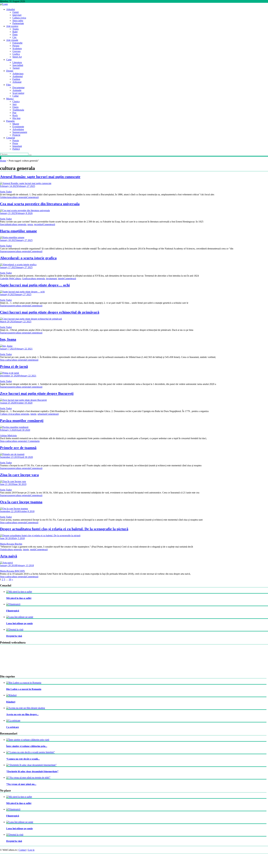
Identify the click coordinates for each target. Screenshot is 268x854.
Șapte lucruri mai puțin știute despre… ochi (35, 285)
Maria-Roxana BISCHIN (12, 571)
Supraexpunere (19, 132)
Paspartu (10, 121)
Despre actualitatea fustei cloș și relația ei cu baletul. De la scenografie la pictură (64, 529)
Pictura (15, 45)
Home (3, 160)
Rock (15, 115)
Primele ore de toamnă (18, 448)
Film (8, 84)
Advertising (18, 129)
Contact (22, 850)
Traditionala (18, 110)
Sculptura (17, 48)
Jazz (14, 104)
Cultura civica (19, 17)
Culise (15, 96)
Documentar (18, 87)
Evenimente (18, 126)
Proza (15, 143)
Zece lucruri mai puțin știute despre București (37, 393)
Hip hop (16, 118)
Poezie (15, 140)
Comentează (33, 197)
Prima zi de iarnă (14, 366)
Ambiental (17, 76)
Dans (15, 34)
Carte (8, 59)
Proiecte (16, 135)
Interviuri (16, 15)
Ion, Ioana (8, 339)
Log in (31, 850)
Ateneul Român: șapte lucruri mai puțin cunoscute (40, 177)
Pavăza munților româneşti (21, 421)
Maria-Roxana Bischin (11, 544)
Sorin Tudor (6, 191)
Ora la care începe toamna (21, 502)
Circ (14, 37)
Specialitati (17, 65)
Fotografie (17, 43)
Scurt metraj (18, 93)
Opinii (15, 12)
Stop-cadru (17, 20)
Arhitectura (17, 73)
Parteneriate (18, 23)
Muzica (9, 98)
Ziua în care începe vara (19, 475)
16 (10, 579)
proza (30, 224)
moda (33, 549)
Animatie (16, 90)
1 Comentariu (33, 441)
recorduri (38, 224)
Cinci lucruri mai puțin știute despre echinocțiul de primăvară (49, 312)
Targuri (16, 68)
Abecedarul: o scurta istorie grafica (28, 258)
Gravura (16, 51)
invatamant (51, 278)
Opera (15, 107)
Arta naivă (8, 556)
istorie (61, 278)
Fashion (16, 79)
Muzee (15, 123)
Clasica (16, 101)
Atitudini (10, 9)
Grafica (16, 54)
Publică (16, 149)
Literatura (17, 62)
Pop (14, 112)
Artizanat (16, 82)
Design (9, 70)
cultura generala (19, 197)
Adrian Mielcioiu (8, 435)
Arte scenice (12, 26)
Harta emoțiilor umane (18, 231)
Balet (15, 31)
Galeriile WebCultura (10, 278)
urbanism (42, 414)
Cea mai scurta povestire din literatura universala (40, 204)
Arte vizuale (12, 40)
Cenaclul (10, 137)
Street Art (17, 56)
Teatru (15, 29)
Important (17, 146)
